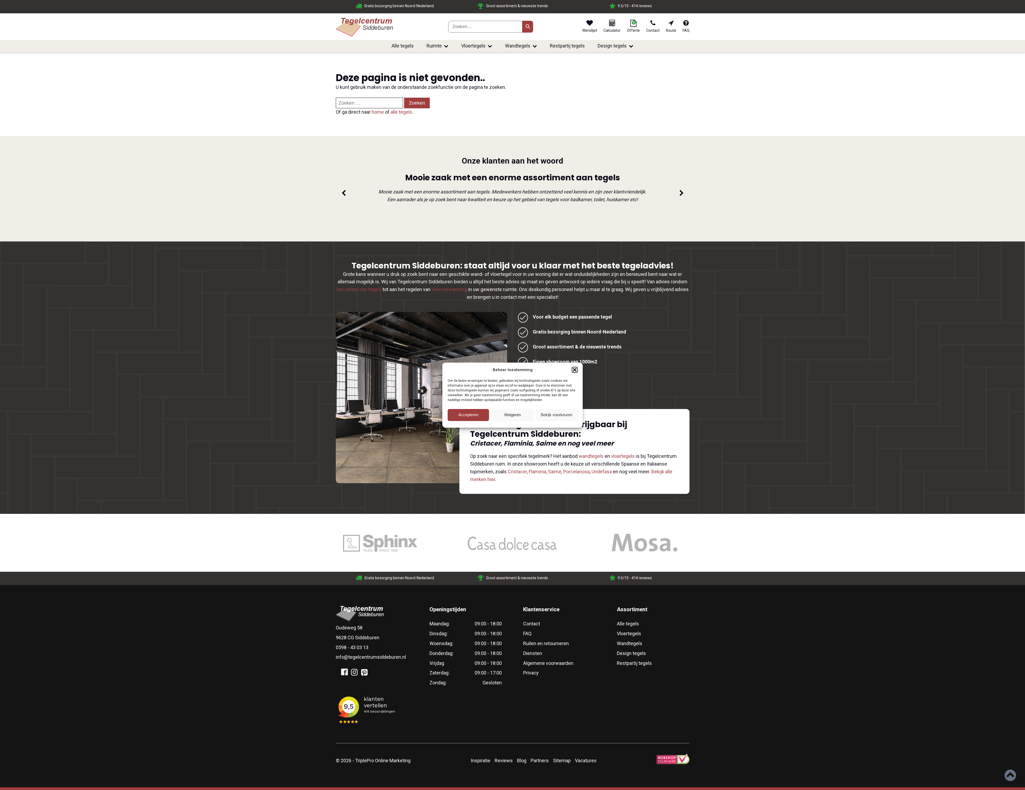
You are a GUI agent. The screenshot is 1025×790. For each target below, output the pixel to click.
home (378, 112)
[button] (574, 369)
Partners (540, 760)
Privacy (531, 673)
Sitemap (562, 760)
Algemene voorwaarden (548, 663)
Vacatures (586, 760)
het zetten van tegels (359, 289)
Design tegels (612, 46)
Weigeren (512, 414)
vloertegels (623, 456)
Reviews (504, 760)
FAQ (527, 633)
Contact (531, 623)
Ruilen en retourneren (546, 643)
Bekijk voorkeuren (556, 414)
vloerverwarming (449, 289)
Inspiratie (480, 760)
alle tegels (401, 112)
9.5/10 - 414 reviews (516, 6)
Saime (554, 471)
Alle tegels (403, 46)
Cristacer (517, 471)
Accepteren (468, 414)
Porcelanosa (576, 471)
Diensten (532, 653)
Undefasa (602, 471)
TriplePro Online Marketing (383, 760)
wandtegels (591, 456)
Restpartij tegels (567, 46)
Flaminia (537, 471)
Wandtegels (517, 46)
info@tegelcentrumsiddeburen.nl (371, 657)
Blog (521, 760)
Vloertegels (473, 46)
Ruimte (434, 46)
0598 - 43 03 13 (352, 647)
